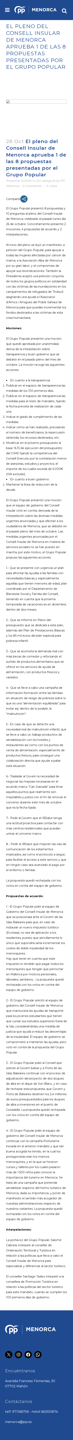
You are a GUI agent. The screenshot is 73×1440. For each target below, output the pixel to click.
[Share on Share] (24, 199)
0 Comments (32, 186)
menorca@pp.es (18, 1422)
